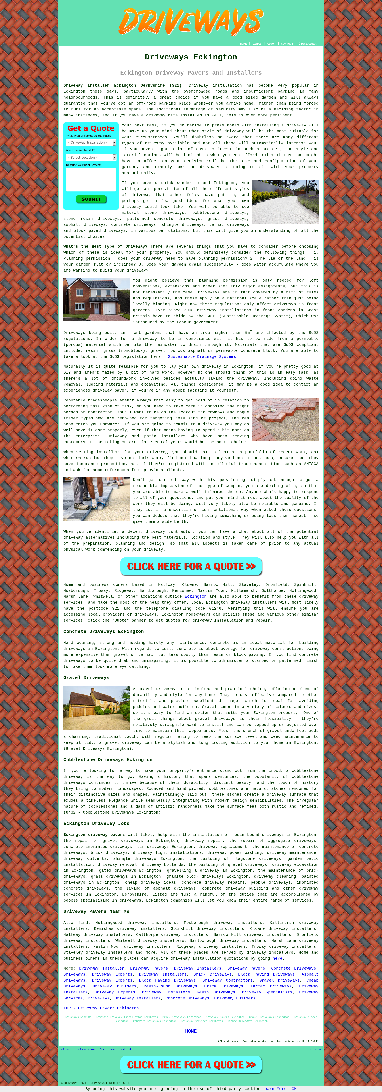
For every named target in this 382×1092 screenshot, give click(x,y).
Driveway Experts (112, 974)
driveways (280, 882)
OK (294, 1089)
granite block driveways (195, 876)
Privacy (315, 1049)
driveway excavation (295, 864)
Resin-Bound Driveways (170, 986)
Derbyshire (134, 894)
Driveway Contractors (227, 980)
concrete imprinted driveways (97, 847)
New (113, 1049)
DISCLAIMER (307, 44)
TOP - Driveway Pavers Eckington (101, 1008)
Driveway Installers (197, 968)
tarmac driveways (229, 225)
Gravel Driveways (279, 980)
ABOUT (271, 44)
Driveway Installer (101, 968)
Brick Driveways (212, 974)
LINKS (256, 44)
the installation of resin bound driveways (233, 835)
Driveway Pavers (149, 968)
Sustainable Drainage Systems (202, 356)
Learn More (274, 1089)
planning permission (221, 258)
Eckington (196, 596)
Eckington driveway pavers (94, 835)
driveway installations (224, 310)
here (277, 958)
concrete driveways (133, 225)
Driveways (74, 974)
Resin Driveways (216, 992)
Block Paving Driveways (266, 974)
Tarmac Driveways (271, 986)
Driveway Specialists (267, 992)
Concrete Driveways (293, 968)
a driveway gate (159, 115)
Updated (125, 1049)
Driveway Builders (114, 986)
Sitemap (66, 1049)
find (83, 923)
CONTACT (287, 44)
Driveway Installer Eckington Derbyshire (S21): (123, 85)
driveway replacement (222, 847)
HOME (243, 44)
